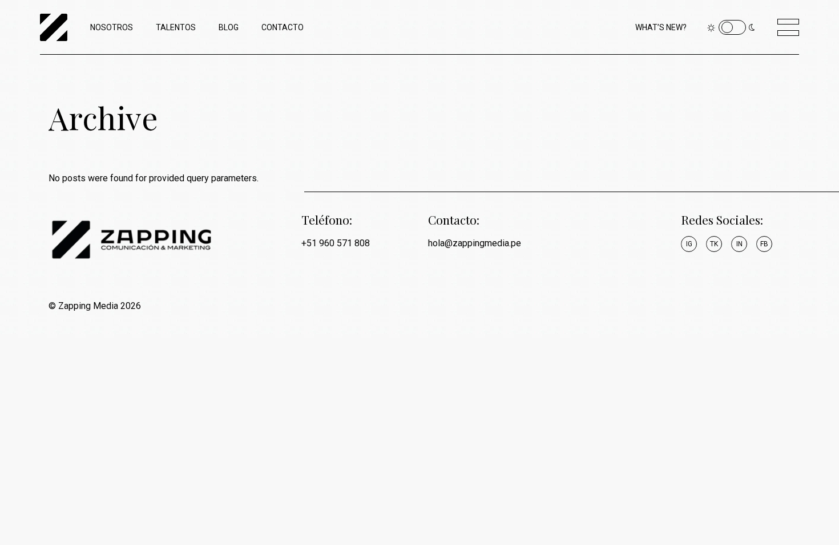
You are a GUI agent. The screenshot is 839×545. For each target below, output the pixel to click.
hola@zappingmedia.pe (474, 243)
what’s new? (661, 27)
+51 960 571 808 (335, 243)
